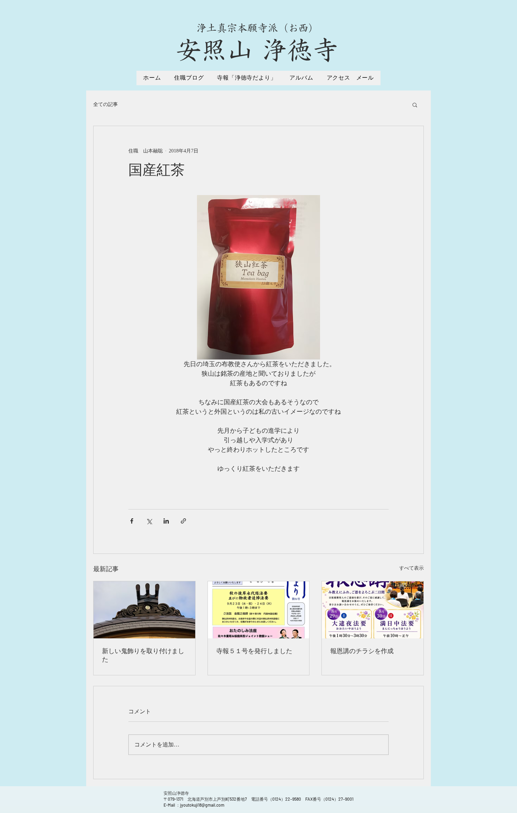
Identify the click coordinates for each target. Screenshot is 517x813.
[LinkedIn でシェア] (166, 521)
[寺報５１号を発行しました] (258, 609)
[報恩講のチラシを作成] (372, 609)
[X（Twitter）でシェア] (149, 521)
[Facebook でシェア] (131, 521)
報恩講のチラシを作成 (362, 651)
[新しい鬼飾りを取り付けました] (144, 609)
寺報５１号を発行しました (254, 651)
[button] (414, 104)
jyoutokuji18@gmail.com (202, 804)
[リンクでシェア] (183, 521)
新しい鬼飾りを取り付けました (143, 655)
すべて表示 (411, 568)
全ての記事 (105, 104)
